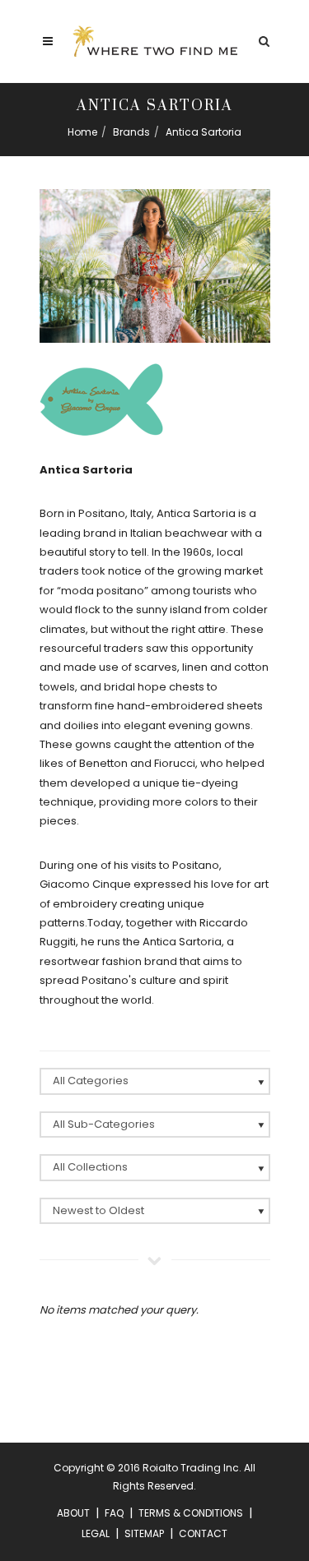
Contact (203, 1533)
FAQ (114, 1513)
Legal (96, 1533)
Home (82, 132)
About (73, 1513)
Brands (131, 132)
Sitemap (144, 1533)
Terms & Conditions (190, 1513)
